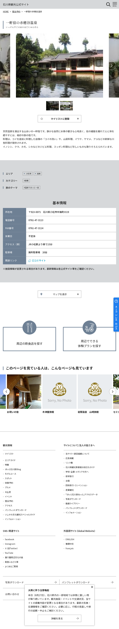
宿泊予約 (16, 11)
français (70, 548)
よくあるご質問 (11, 566)
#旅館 (26, 180)
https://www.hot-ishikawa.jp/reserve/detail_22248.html (59, 394)
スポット (8, 478)
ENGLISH (70, 539)
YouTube (9, 552)
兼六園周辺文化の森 (14, 557)
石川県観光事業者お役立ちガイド (80, 467)
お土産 (8, 492)
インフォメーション (13, 519)
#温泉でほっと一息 (31, 187)
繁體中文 (70, 543)
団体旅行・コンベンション (76, 485)
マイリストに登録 (60, 118)
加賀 (38, 173)
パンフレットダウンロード (16, 510)
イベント (8, 496)
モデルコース (10, 473)
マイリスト (9, 453)
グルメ (7, 487)
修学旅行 (70, 476)
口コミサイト (39, 260)
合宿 (68, 480)
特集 (7, 464)
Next (111, 65)
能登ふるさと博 (11, 561)
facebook (9, 539)
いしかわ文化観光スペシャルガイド (20, 514)
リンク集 (69, 462)
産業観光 (70, 489)
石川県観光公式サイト (16, 4)
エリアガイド (10, 460)
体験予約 (9, 482)
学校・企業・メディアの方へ (77, 471)
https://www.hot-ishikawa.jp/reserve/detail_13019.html (24, 394)
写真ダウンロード (73, 498)
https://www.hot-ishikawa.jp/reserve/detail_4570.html (95, 394)
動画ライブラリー (73, 503)
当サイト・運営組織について (78, 453)
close (92, 587)
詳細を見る (57, 618)
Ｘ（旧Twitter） (11, 548)
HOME (6, 11)
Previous (7, 65)
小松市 (28, 173)
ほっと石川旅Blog (13, 469)
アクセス (8, 505)
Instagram (10, 543)
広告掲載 (70, 458)
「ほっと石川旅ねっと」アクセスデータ (82, 494)
